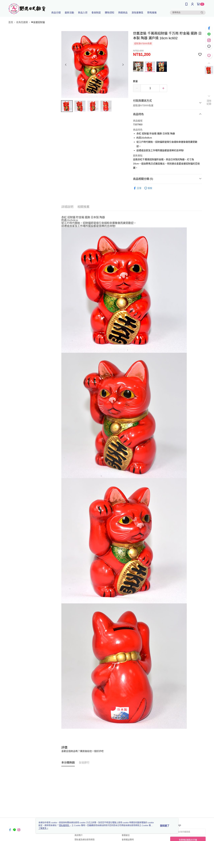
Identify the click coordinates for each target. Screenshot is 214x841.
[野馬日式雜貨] (26, 8)
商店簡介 (79, 835)
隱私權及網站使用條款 (85, 839)
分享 (139, 188)
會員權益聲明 (128, 839)
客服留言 (126, 835)
